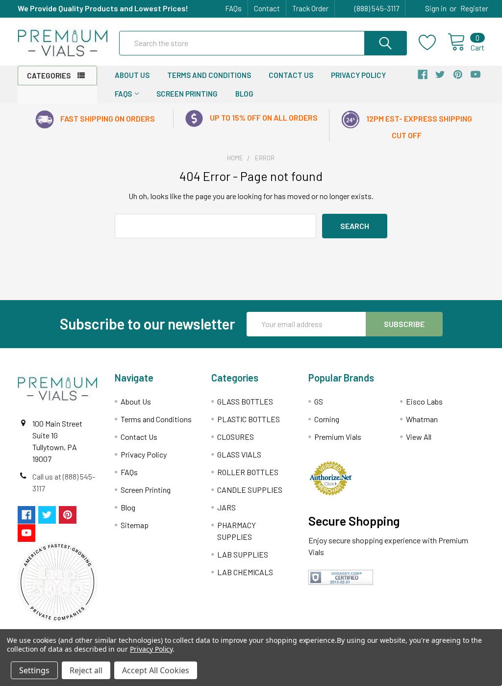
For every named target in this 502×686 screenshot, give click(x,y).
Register (474, 8)
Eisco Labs (424, 401)
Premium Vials (337, 436)
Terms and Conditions (209, 75)
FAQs (233, 8)
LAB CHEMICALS (245, 572)
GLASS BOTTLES (245, 401)
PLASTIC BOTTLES (248, 419)
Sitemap (135, 525)
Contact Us (291, 75)
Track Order (310, 8)
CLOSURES (235, 436)
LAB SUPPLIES (242, 554)
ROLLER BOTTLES (247, 472)
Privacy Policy (358, 75)
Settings (34, 670)
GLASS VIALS (239, 454)
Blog (244, 93)
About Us (132, 75)
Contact (267, 8)
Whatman (422, 419)
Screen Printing (187, 93)
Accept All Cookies (155, 670)
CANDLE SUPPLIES (249, 489)
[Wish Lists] (433, 42)
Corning (326, 419)
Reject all (86, 670)
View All (418, 436)
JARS (226, 507)
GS (318, 401)
